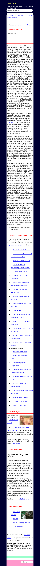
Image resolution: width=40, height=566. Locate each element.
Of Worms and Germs (20, 352)
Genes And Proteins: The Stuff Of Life (21, 378)
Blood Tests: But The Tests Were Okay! (20, 323)
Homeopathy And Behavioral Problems (21, 298)
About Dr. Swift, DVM (19, 405)
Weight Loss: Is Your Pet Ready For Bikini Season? (20, 284)
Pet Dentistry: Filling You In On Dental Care (22, 329)
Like (19, 25)
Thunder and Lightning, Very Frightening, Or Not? (21, 316)
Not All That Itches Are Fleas (19, 357)
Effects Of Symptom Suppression (18, 364)
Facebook (16, 443)
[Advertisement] (20, 38)
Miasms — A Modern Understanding (18, 385)
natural (11, 122)
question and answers (16, 245)
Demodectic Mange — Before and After (18, 429)
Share (29, 25)
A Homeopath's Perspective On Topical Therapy (21, 371)
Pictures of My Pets (15, 513)
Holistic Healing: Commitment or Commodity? (21, 336)
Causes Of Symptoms (20, 401)
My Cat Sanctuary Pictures (21, 523)
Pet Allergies (17, 310)
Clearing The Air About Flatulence (19, 277)
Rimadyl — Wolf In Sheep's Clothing (21, 343)
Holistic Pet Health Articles (21, 250)
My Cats (15, 519)
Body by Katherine (23, 499)
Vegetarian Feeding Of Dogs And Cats (21, 305)
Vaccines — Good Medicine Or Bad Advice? (22, 392)
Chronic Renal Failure (20, 272)
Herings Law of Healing (20, 397)
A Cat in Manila (18, 526)
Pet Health (21, 15)
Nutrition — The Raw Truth (21, 261)
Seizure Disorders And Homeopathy (19, 291)
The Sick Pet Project (12, 421)
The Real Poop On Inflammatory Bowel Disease (20, 266)
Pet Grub (12, 4)
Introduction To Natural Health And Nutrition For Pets (21, 255)
